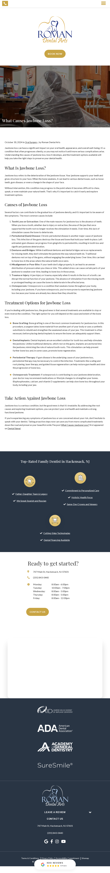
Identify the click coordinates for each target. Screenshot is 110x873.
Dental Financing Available (57, 540)
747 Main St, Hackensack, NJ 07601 (55, 825)
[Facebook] (51, 841)
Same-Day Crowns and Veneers (82, 504)
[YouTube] (63, 841)
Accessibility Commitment (67, 858)
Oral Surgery (31, 142)
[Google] (46, 841)
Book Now (55, 53)
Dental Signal (14, 428)
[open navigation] (103, 3)
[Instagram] (57, 841)
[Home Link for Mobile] (55, 29)
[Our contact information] (5, 3)
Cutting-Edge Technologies (56, 533)
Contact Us (37, 611)
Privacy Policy (47, 858)
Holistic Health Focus (82, 497)
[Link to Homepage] (55, 796)
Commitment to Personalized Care (82, 490)
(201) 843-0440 (55, 833)
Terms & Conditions (30, 858)
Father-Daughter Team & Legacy (31, 494)
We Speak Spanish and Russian (31, 500)
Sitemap (85, 858)
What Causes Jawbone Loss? (75, 425)
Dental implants (38, 340)
